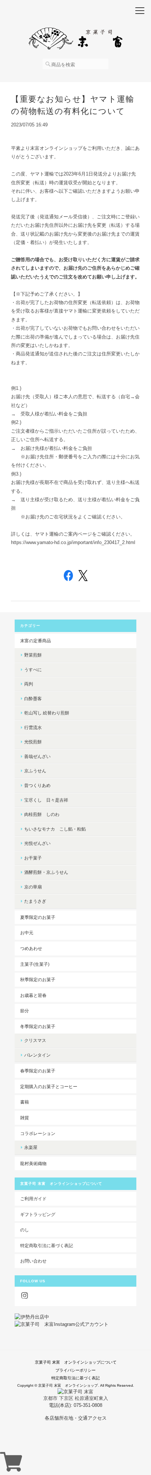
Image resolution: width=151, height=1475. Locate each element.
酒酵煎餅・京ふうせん (46, 872)
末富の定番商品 (35, 640)
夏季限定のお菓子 (37, 917)
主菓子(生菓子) (34, 964)
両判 (28, 683)
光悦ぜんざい (37, 843)
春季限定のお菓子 (37, 1070)
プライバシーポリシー (75, 1370)
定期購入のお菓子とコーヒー (48, 1086)
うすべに (33, 669)
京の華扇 (33, 886)
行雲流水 (33, 727)
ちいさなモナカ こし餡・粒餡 (55, 829)
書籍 (24, 1101)
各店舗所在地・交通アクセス (76, 1418)
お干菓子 (33, 857)
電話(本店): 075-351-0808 (75, 1405)
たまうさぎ (35, 901)
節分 (24, 1010)
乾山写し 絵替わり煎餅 (46, 712)
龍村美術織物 (33, 1163)
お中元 (26, 932)
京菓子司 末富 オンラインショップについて (76, 1362)
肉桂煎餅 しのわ (41, 814)
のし (24, 1229)
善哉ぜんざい (37, 756)
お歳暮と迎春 (33, 995)
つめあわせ (31, 948)
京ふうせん (35, 770)
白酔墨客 (33, 698)
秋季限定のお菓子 (37, 979)
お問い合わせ (33, 1260)
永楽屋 (30, 1147)
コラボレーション (37, 1133)
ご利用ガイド (33, 1198)
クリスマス (35, 1040)
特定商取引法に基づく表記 (46, 1245)
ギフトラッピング (37, 1214)
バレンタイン (37, 1055)
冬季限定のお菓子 (37, 1026)
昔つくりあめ (37, 785)
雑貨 (24, 1117)
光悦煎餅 (33, 741)
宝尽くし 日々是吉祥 (46, 800)
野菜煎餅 (33, 655)
